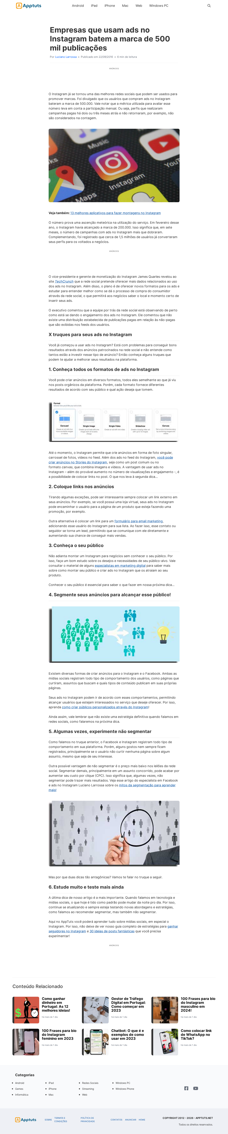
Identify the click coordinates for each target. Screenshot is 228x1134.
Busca (175, 5)
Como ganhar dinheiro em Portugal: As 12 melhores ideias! (56, 1005)
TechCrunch (64, 281)
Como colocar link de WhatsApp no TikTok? (196, 1035)
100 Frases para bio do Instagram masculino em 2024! (198, 1005)
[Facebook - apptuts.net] (186, 1088)
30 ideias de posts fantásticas (112, 931)
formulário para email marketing (139, 521)
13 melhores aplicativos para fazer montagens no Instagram (115, 213)
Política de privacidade (88, 1120)
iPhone (110, 5)
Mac (125, 5)
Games (19, 1088)
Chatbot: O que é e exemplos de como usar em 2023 (127, 1035)
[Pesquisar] (209, 6)
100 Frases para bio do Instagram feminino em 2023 (59, 1035)
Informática (21, 1094)
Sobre (48, 1120)
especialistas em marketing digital (120, 565)
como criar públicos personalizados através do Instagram (105, 707)
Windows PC (158, 5)
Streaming (88, 1088)
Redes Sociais (90, 1082)
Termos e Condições (60, 1120)
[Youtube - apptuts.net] (195, 1089)
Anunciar (130, 1120)
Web (139, 5)
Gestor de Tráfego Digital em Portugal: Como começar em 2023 (128, 1005)
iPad (94, 5)
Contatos (116, 1120)
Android (78, 5)
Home (142, 1120)
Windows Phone (125, 1088)
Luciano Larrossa (66, 57)
